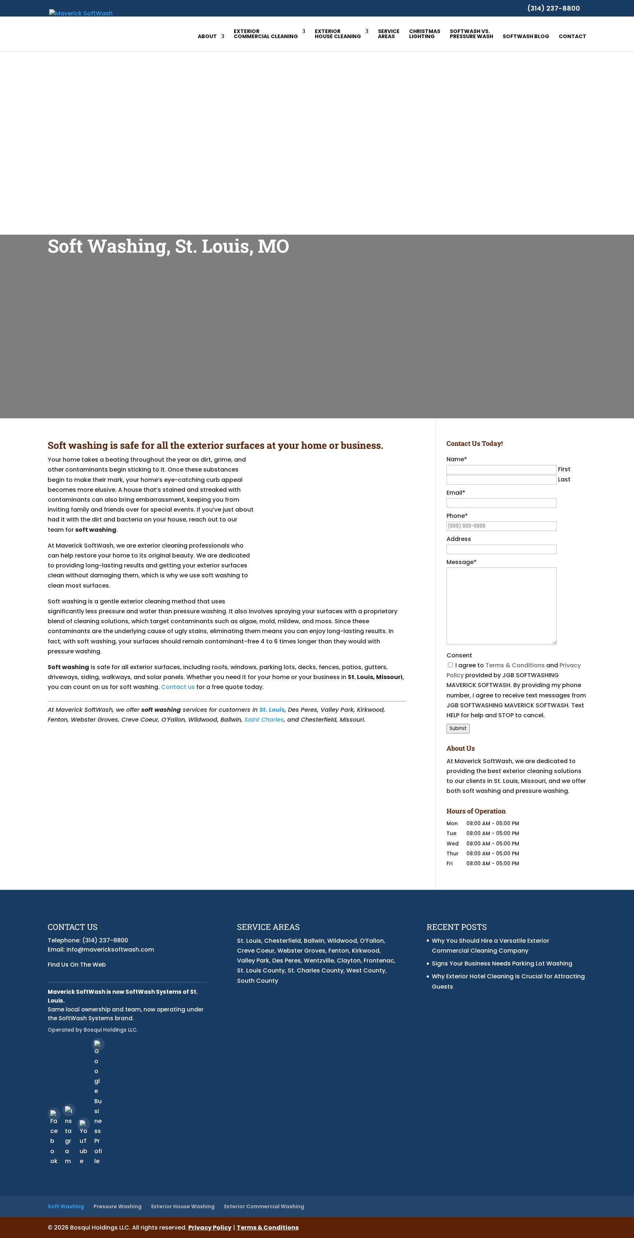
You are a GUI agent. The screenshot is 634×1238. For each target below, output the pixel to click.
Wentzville (319, 960)
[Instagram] (68, 1110)
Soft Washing (66, 1206)
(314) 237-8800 (553, 8)
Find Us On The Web (77, 964)
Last (564, 479)
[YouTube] (83, 1124)
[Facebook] (54, 1114)
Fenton (338, 950)
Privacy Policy (210, 1227)
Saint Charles (264, 719)
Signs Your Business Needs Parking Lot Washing (502, 963)
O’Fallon (372, 940)
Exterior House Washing (183, 1206)
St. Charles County (315, 970)
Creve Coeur (255, 950)
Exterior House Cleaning (338, 34)
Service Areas (389, 34)
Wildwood (342, 940)
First (564, 469)
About (207, 37)
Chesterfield (282, 940)
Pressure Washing (118, 1206)
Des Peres (286, 960)
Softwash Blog (526, 37)
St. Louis (249, 940)
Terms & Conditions (515, 665)
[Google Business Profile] (98, 1044)
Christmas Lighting (424, 34)
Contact (572, 37)
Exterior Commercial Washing (264, 1206)
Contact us (178, 687)
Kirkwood (365, 950)
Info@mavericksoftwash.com (110, 949)
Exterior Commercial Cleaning (266, 34)
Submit (458, 728)
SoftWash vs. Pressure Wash (471, 34)
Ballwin (314, 940)
